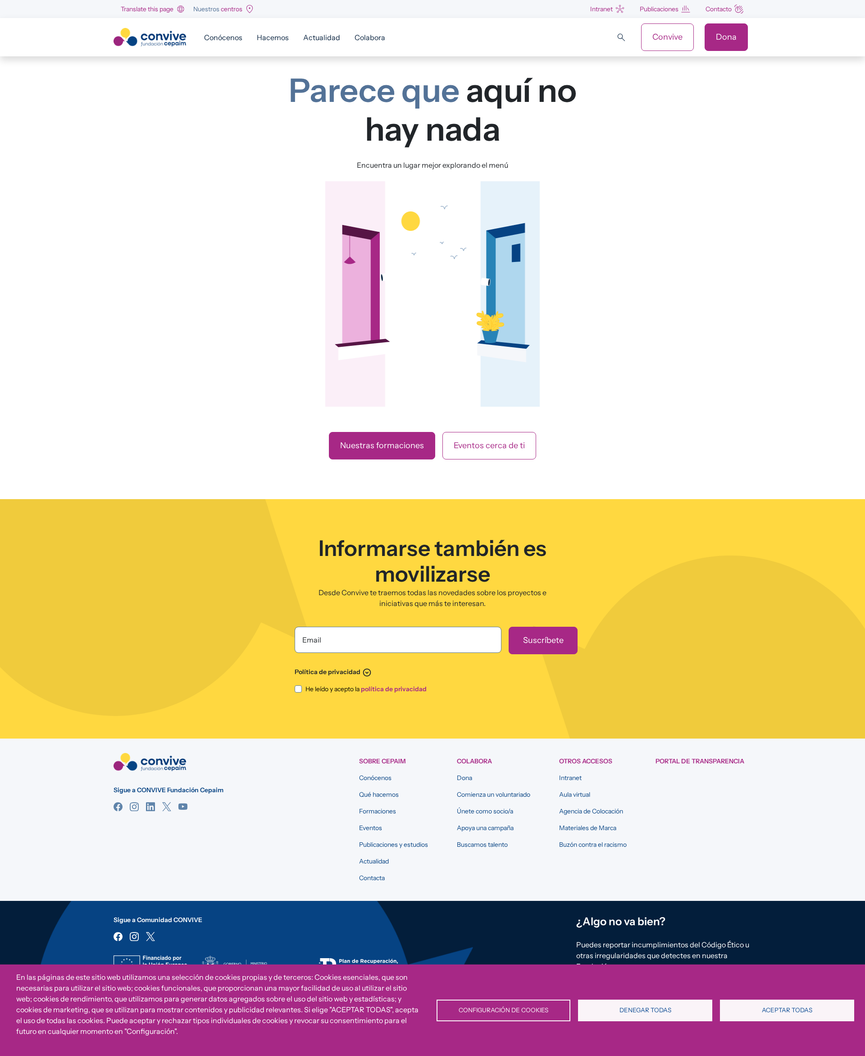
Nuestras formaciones (382, 445)
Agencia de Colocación (591, 811)
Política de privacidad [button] (333, 672)
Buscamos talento (482, 844)
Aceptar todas (787, 1010)
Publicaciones (659, 9)
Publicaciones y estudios (393, 844)
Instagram (134, 806)
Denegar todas (645, 1010)
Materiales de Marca (587, 828)
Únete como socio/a (485, 811)
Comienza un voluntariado (493, 794)
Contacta (372, 878)
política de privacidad (394, 689)
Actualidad (321, 37)
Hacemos (273, 37)
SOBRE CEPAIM (382, 761)
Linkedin (150, 806)
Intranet (601, 9)
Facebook (118, 806)
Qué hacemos (379, 794)
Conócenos (223, 37)
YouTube (182, 806)
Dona (726, 37)
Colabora (370, 37)
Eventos (370, 828)
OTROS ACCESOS (585, 761)
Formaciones (377, 811)
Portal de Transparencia (700, 761)
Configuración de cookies (503, 1010)
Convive (667, 37)
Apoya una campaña (485, 828)
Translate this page (147, 9)
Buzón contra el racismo (593, 844)
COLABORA (474, 761)
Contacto (719, 9)
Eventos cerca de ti (489, 445)
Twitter (166, 806)
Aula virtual (574, 794)
